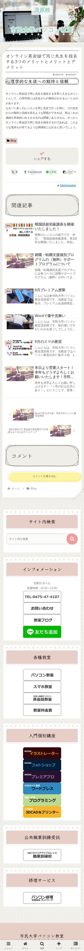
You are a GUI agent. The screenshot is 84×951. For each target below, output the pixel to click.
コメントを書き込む (44, 476)
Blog (13, 140)
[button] (69, 172)
